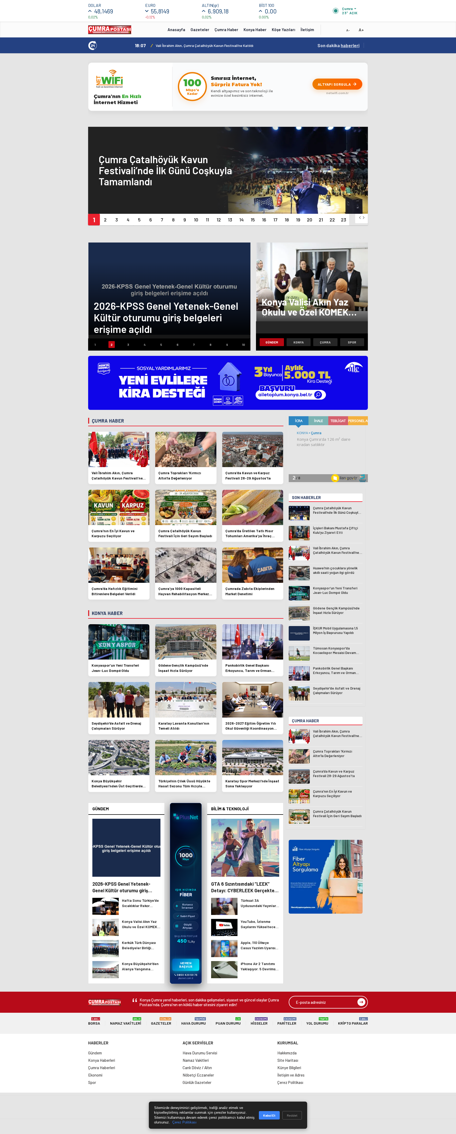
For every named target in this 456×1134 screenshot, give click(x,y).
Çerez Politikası (290, 1082)
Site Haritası (287, 1060)
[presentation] (360, 217)
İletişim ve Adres (291, 1075)
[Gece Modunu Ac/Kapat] (337, 31)
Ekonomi (95, 1075)
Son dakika (338, 45)
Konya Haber (255, 29)
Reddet (292, 1115)
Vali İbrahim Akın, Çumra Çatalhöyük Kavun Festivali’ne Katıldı (204, 45)
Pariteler (286, 1021)
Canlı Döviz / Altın (197, 1067)
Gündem (271, 342)
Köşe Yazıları (283, 29)
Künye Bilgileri (289, 1067)
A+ (361, 29)
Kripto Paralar (353, 1021)
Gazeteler (200, 29)
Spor (352, 342)
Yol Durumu (317, 1021)
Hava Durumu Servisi (200, 1052)
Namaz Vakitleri (125, 1021)
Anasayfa (176, 29)
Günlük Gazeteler (197, 1082)
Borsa (94, 1021)
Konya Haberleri (101, 1060)
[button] (93, 219)
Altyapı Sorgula (334, 84)
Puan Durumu (228, 1021)
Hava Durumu (193, 1021)
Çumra (325, 342)
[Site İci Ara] (328, 31)
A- (348, 30)
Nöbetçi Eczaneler (198, 1075)
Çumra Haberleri (101, 1067)
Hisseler (259, 1021)
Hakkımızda (287, 1052)
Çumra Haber (226, 29)
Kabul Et (269, 1115)
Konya (298, 342)
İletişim (307, 29)
